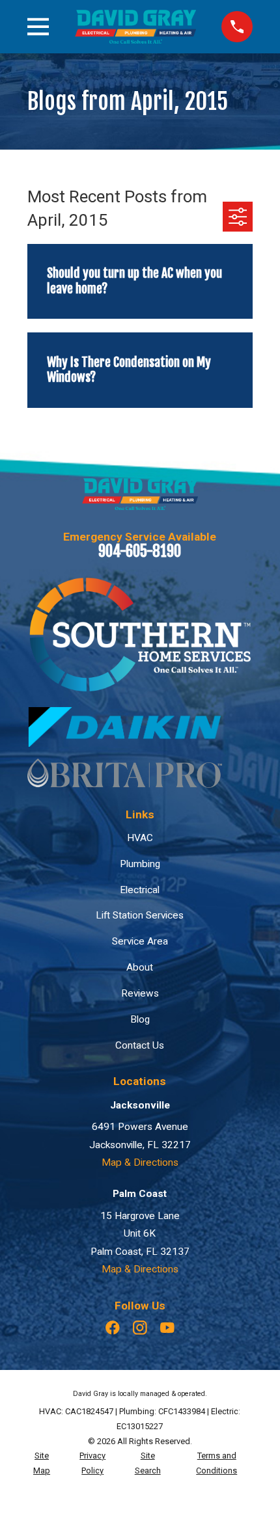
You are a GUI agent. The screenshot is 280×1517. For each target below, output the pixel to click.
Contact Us (139, 1045)
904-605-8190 (139, 551)
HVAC (140, 838)
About (139, 967)
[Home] (135, 27)
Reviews (140, 993)
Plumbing (140, 864)
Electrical (140, 890)
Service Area (140, 941)
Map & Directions (140, 1162)
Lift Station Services (140, 915)
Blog (140, 1019)
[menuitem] (42, 1464)
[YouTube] (167, 1328)
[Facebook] (112, 1328)
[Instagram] (140, 1328)
